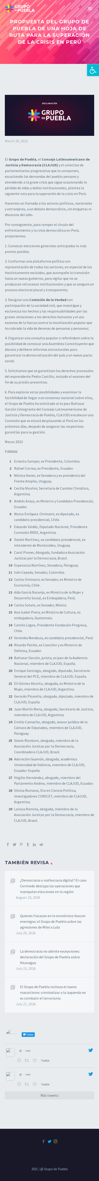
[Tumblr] (28, 844)
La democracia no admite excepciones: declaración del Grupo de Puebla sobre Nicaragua (50, 957)
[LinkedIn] (34, 844)
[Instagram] (55, 1141)
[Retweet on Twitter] (27, 1061)
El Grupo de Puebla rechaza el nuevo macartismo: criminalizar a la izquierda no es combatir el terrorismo (53, 992)
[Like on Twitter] (36, 1061)
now (27, 1050)
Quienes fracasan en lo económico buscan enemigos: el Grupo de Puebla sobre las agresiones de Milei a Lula (52, 921)
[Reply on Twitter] (19, 1061)
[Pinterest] (21, 844)
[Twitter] (14, 844)
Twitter (45, 1060)
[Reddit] (41, 844)
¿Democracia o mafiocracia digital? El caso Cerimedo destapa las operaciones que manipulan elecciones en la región (53, 886)
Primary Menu (90, 8)
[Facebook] (8, 844)
